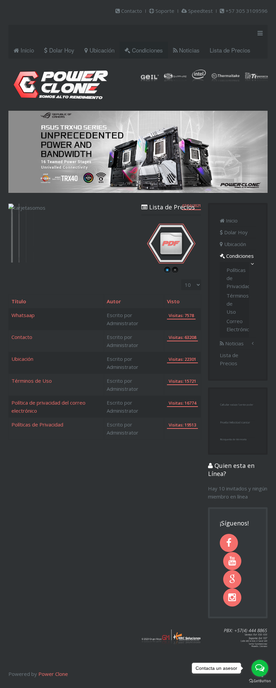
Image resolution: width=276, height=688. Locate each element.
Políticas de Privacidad (37, 424)
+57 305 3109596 (246, 10)
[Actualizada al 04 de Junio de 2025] (171, 243)
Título (18, 301)
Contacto (131, 10)
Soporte (164, 10)
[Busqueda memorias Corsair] (237, 438)
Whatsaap (23, 315)
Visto (173, 301)
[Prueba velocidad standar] (237, 421)
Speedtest (200, 10)
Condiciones (146, 50)
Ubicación (101, 50)
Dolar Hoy (60, 50)
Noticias (188, 50)
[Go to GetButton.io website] (260, 681)
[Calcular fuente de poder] (237, 403)
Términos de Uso (31, 380)
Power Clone (53, 673)
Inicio (26, 50)
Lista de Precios (230, 50)
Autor (114, 301)
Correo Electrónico (235, 325)
